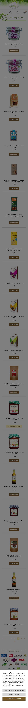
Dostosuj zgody (14, 694)
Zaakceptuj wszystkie (14, 699)
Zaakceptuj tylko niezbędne (14, 690)
